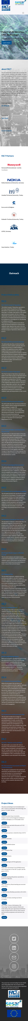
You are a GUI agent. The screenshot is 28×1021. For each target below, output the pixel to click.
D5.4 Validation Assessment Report (11, 681)
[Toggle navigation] (23, 13)
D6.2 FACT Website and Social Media (11, 742)
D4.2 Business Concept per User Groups (12, 519)
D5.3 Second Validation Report (10, 656)
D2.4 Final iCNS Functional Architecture (12, 401)
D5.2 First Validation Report (9, 607)
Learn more (6, 43)
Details (4, 813)
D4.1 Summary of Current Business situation (13, 491)
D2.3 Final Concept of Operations (10, 371)
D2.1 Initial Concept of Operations (11, 305)
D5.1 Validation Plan (7, 574)
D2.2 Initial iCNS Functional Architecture (12, 342)
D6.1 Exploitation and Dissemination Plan (12, 714)
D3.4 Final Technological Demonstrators (12, 465)
